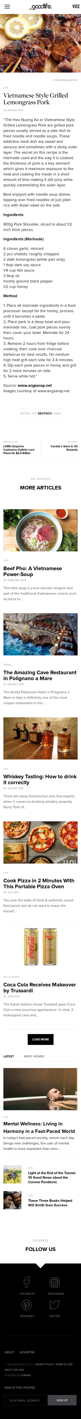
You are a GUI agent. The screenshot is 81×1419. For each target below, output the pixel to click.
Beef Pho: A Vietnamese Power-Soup (32, 571)
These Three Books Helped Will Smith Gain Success (50, 1202)
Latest (8, 1056)
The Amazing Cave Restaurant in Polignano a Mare (39, 675)
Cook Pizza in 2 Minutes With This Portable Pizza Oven (38, 883)
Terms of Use (63, 1364)
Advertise (27, 1352)
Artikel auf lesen (40, 413)
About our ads (14, 1369)
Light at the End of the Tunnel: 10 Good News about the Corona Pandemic (52, 1177)
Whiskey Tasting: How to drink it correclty (40, 779)
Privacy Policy (45, 1364)
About (9, 1352)
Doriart (26, 1375)
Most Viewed (34, 1056)
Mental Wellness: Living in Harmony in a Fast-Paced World (39, 1127)
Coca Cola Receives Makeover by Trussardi (39, 987)
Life (5, 87)
